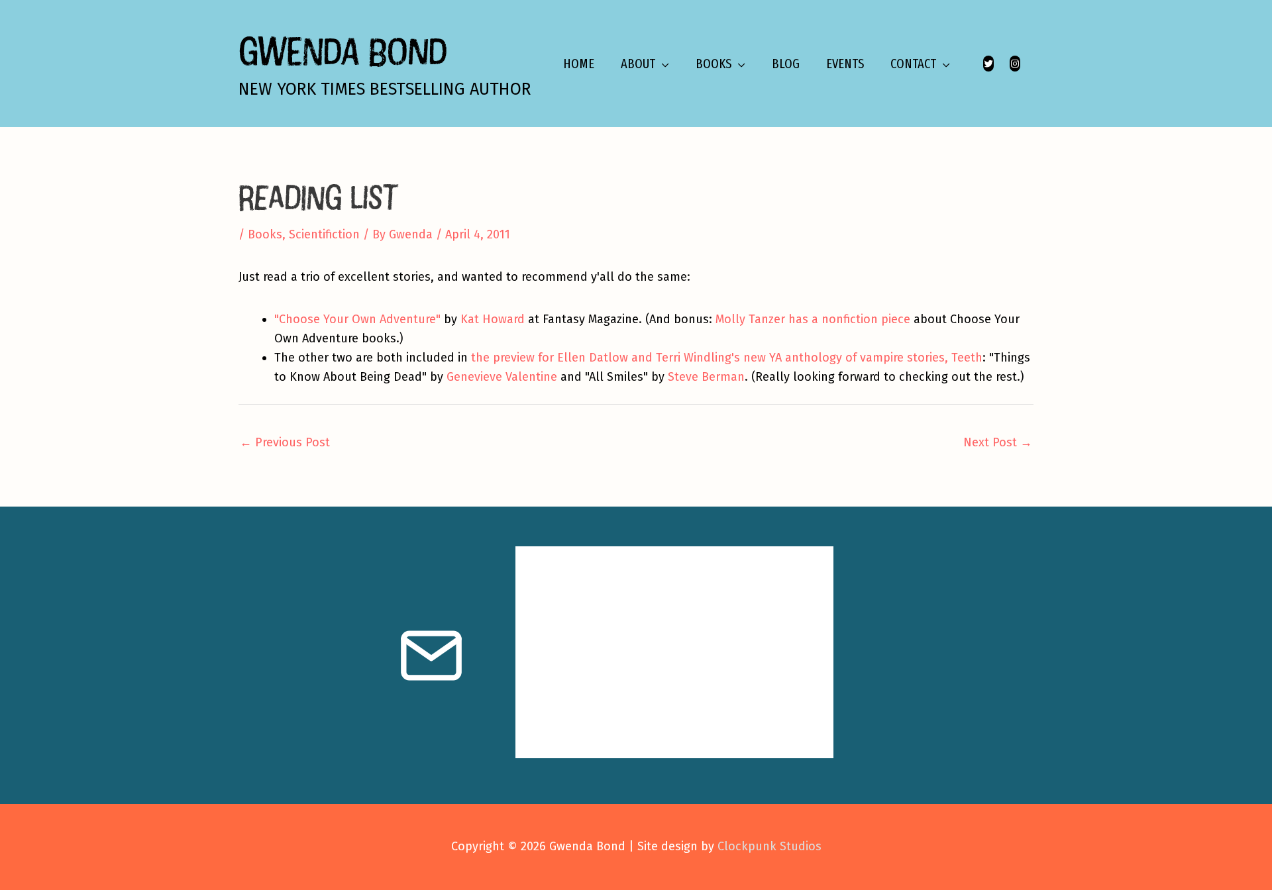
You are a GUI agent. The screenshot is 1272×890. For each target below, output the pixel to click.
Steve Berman (706, 377)
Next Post (997, 442)
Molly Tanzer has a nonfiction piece (813, 319)
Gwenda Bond (342, 50)
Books (265, 234)
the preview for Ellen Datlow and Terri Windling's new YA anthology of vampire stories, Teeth (726, 357)
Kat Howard (492, 319)
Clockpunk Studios (769, 846)
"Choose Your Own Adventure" (357, 319)
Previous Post (285, 442)
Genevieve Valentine (502, 377)
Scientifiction (324, 234)
